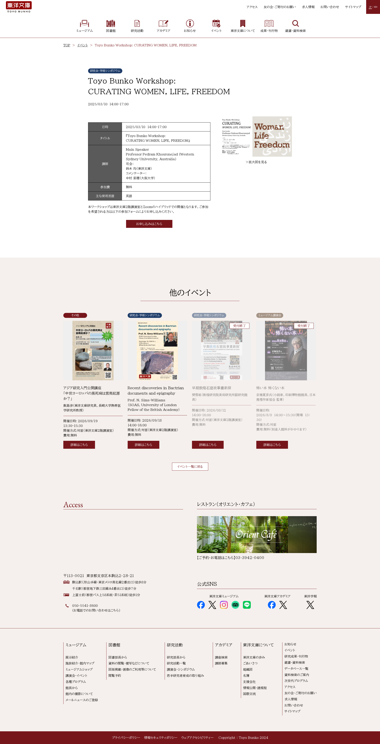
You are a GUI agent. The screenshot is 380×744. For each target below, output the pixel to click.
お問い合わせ (329, 7)
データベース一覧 (296, 668)
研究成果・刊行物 (296, 656)
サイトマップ (353, 7)
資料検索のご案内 (296, 674)
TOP (66, 45)
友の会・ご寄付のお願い (280, 7)
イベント (82, 45)
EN (375, 7)
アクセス (252, 7)
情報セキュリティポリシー (160, 737)
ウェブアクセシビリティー (197, 737)
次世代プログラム (296, 680)
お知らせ (290, 644)
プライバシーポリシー (126, 737)
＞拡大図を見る (256, 162)
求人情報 (308, 7)
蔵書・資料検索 (294, 662)
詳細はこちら (79, 444)
